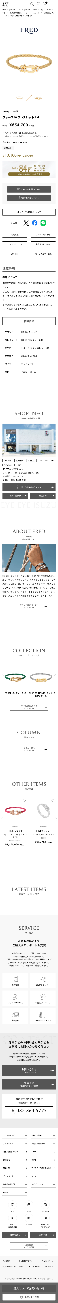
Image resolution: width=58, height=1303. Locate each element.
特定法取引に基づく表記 (12, 1266)
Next (55, 674)
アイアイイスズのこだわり (41, 1168)
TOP (4, 9)
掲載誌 (5, 1192)
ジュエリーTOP (15, 9)
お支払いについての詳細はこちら (16, 136)
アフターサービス (10, 1135)
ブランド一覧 (8, 1176)
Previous (3, 674)
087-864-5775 (32, 1110)
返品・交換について (10, 1151)
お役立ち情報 (36, 1135)
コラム (34, 1151)
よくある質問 (8, 1143)
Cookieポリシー (48, 1261)
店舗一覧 (6, 1168)
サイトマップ (49, 1266)
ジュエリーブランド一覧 (33, 9)
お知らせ (6, 1160)
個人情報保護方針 (25, 1261)
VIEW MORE (44, 460)
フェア (34, 1176)
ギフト (34, 1160)
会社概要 (6, 1261)
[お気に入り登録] (24, 800)
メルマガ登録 (34, 1266)
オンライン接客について (29, 212)
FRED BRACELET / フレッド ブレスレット (24, 12)
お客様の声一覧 (9, 1184)
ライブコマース (37, 1184)
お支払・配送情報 (38, 1143)
